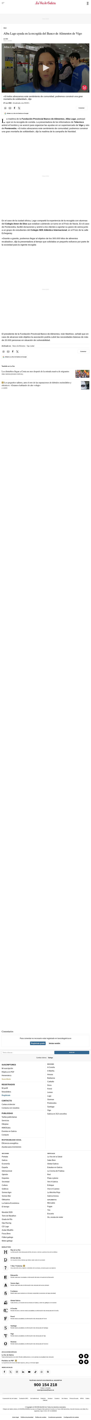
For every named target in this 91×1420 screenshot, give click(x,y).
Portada (5, 1156)
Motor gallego (7, 1241)
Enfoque (50, 1185)
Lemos (50, 1092)
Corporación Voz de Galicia (10, 1398)
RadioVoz (43, 1398)
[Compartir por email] (10, 108)
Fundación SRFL (23, 1398)
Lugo (49, 1096)
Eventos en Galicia (9, 1131)
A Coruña (51, 1067)
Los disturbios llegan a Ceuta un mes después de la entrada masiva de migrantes (35, 371)
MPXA (82, 1398)
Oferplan (5, 1124)
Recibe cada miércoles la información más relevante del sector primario (30, 1284)
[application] (45, 68)
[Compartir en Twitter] (19, 108)
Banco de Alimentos (19, 346)
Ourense (50, 1099)
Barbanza (51, 1078)
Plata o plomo (52, 1178)
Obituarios (6, 1199)
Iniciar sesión (54, 1043)
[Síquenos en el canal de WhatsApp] (41, 1371)
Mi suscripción (7, 1068)
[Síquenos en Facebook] (4, 1371)
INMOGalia (6, 1128)
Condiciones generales (55, 1417)
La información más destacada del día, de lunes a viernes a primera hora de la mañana (34, 1251)
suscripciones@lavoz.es (45, 1390)
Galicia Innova (53, 1196)
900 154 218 (45, 1384)
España (5, 1167)
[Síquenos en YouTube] (29, 1371)
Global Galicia (52, 1164)
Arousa (50, 1074)
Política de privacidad (27, 1417)
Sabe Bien (51, 1160)
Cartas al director (8, 1104)
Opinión (5, 1174)
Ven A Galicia (52, 1182)
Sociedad (5, 1182)
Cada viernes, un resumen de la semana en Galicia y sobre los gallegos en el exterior (33, 1301)
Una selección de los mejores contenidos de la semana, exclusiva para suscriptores (33, 1267)
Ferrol (49, 1089)
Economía (6, 1164)
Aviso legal (15, 1417)
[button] (45, 68)
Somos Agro (6, 1192)
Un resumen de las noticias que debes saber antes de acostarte (28, 1259)
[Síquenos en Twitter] (10, 1371)
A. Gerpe (4, 388)
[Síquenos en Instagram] (17, 1371)
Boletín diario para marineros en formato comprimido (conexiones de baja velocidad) (33, 1292)
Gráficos (5, 1189)
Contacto (5, 1135)
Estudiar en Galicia (54, 1167)
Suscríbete (6, 1079)
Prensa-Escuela (74, 1398)
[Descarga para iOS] (81, 1356)
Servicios (5, 1120)
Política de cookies (40, 1417)
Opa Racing (6, 1223)
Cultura (5, 1185)
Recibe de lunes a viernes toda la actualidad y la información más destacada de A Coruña (34, 1309)
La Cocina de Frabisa (55, 1171)
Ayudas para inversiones (11, 1147)
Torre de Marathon (9, 1216)
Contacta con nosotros (10, 1108)
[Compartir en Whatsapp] (5, 108)
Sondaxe (50, 1398)
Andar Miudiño (7, 1230)
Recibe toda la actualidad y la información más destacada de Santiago (29, 1327)
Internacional (7, 1171)
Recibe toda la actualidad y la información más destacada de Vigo (28, 1335)
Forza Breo (6, 1234)
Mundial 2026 (7, 1212)
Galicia (4, 1160)
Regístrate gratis (38, 1043)
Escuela (50, 1214)
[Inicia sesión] (87, 3)
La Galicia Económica (10, 1203)
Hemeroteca (6, 1075)
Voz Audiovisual (34, 1398)
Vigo (49, 1110)
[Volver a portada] (45, 3)
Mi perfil (5, 1088)
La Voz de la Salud (54, 1156)
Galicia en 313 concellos (57, 1114)
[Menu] (3, 3)
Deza (49, 1085)
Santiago (50, 1107)
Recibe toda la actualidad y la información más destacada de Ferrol (29, 1317)
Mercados (51, 1203)
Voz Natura (65, 1398)
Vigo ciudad (30, 346)
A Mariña (50, 1071)
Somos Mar (6, 1196)
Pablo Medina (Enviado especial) (12, 374)
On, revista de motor (55, 1217)
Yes (48, 1210)
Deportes (5, 1178)
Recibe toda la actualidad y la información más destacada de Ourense (29, 1342)
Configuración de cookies (71, 1417)
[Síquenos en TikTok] (35, 1371)
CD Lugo (5, 1226)
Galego (50, 1057)
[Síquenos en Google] (48, 1371)
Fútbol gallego (7, 1237)
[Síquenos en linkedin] (23, 1371)
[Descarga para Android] (86, 1356)
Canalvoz (57, 1398)
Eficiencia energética (10, 1143)
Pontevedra (51, 1103)
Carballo (50, 1082)
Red (49, 1174)
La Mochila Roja (53, 1192)
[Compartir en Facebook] (14, 108)
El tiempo (5, 1207)
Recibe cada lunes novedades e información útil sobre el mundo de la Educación (32, 1276)
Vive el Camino (53, 1189)
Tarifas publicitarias (9, 1117)
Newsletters (6, 1092)
